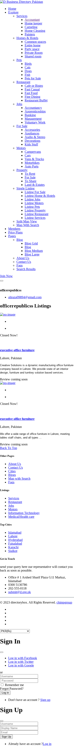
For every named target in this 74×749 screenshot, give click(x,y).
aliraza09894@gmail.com (25, 297)
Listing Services (35, 217)
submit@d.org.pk (19, 592)
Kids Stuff (31, 144)
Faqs (19, 265)
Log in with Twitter (21, 661)
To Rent (30, 173)
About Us (22, 258)
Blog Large (32, 254)
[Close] (1, 280)
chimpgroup (64, 602)
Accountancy (33, 107)
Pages (12, 236)
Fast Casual (32, 89)
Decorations (32, 140)
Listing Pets (32, 206)
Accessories (32, 129)
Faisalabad (15, 543)
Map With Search (27, 225)
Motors (21, 148)
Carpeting (31, 27)
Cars (28, 155)
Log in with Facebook (22, 658)
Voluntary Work (35, 122)
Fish (27, 74)
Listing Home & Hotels (40, 195)
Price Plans (15, 232)
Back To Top (8, 448)
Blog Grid (31, 243)
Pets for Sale (33, 78)
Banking (30, 115)
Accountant (32, 19)
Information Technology (24, 513)
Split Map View (26, 221)
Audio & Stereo (35, 137)
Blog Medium (34, 250)
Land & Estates (35, 184)
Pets (19, 60)
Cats (27, 67)
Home (12, 8)
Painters (30, 34)
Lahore (12, 536)
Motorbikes (32, 162)
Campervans (33, 151)
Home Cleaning (35, 30)
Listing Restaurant (36, 214)
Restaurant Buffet (36, 100)
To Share (30, 181)
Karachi (13, 547)
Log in (47, 744)
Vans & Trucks (34, 159)
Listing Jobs (32, 199)
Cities (12, 471)
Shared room (33, 56)
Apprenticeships (35, 111)
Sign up (45, 700)
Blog (19, 239)
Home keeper (33, 23)
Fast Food (31, 93)
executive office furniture (17, 350)
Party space (32, 49)
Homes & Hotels (27, 38)
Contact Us (23, 261)
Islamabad (14, 532)
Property (22, 170)
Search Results (26, 269)
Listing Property (35, 210)
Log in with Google (21, 665)
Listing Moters (34, 203)
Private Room (34, 52)
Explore (13, 12)
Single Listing (25, 188)
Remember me (14, 685)
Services (21, 16)
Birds (28, 63)
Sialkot (12, 551)
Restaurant (23, 82)
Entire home (32, 45)
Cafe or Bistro (34, 85)
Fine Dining (32, 96)
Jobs (19, 104)
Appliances (32, 133)
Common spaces (35, 41)
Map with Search (19, 478)
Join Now (6, 276)
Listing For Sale (35, 192)
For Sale (21, 126)
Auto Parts (31, 166)
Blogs (12, 475)
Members (14, 228)
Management (33, 118)
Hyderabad (15, 540)
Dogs (28, 71)
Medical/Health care (21, 516)
